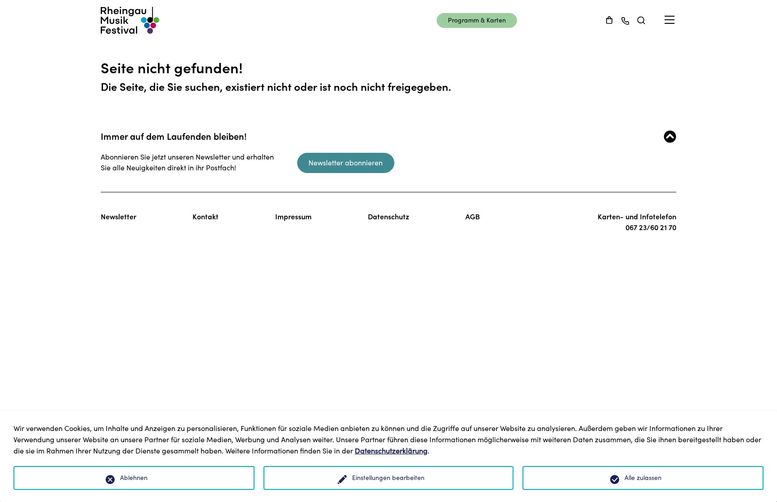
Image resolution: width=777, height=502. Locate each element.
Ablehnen (133, 478)
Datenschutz (388, 216)
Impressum (293, 216)
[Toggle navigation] (669, 20)
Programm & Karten (477, 20)
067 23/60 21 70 (650, 227)
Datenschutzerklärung (391, 450)
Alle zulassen (643, 478)
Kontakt (205, 216)
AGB (472, 216)
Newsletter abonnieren (345, 162)
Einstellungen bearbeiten (388, 478)
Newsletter (118, 216)
